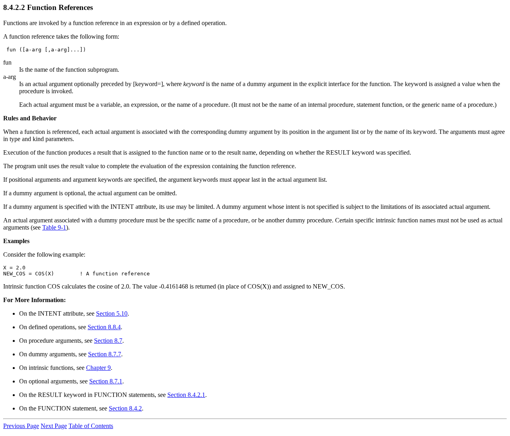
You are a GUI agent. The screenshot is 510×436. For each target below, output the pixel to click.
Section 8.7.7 (104, 354)
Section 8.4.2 (125, 408)
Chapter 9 (98, 367)
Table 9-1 (54, 227)
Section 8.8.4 (104, 327)
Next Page (54, 425)
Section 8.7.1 (105, 381)
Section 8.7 (108, 340)
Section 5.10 (112, 313)
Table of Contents (91, 425)
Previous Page (21, 425)
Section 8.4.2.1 (186, 394)
